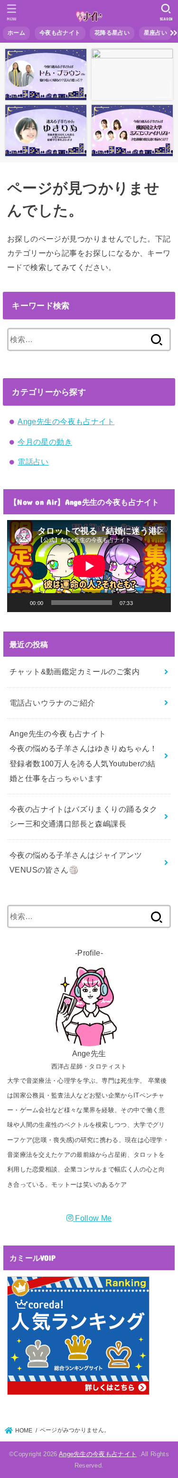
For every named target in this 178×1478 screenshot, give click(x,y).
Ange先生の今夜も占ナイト (66, 421)
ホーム (16, 33)
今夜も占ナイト (59, 33)
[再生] (19, 602)
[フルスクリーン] (158, 602)
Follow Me (93, 1218)
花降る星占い (112, 33)
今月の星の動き (45, 441)
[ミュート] (143, 602)
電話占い (33, 461)
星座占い (155, 33)
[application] (89, 566)
